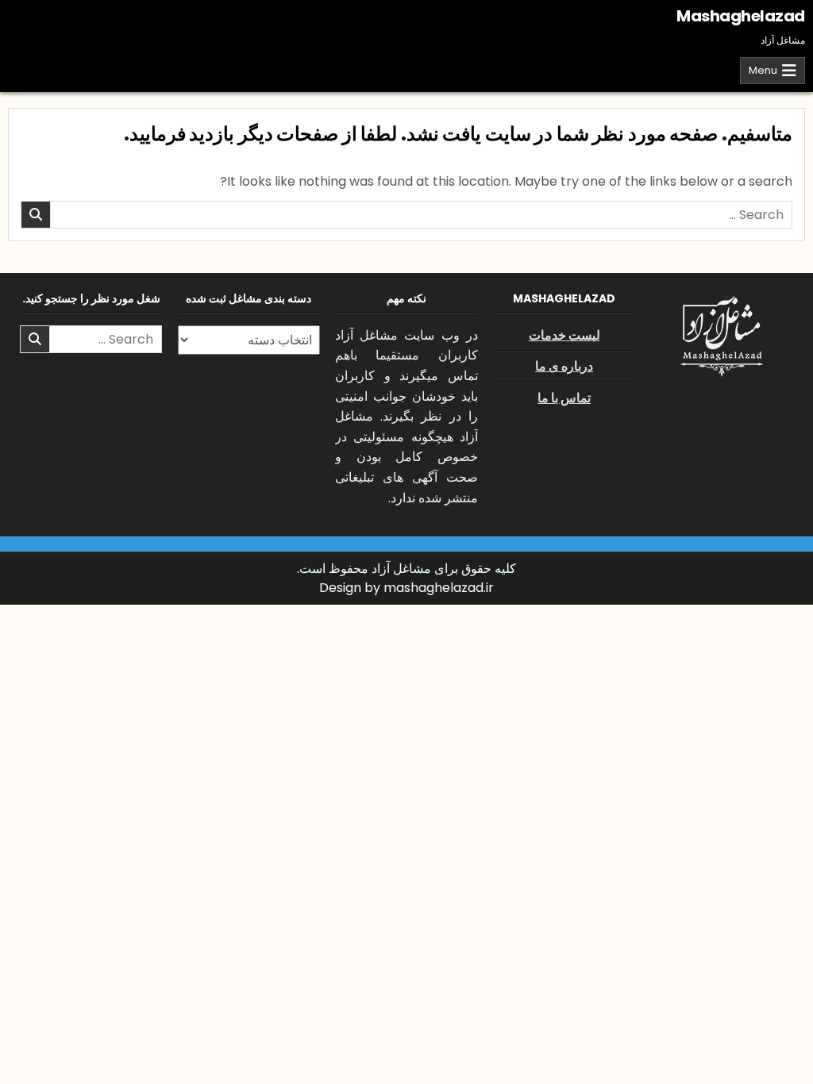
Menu (763, 70)
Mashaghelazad (740, 16)
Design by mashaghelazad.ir (406, 588)
